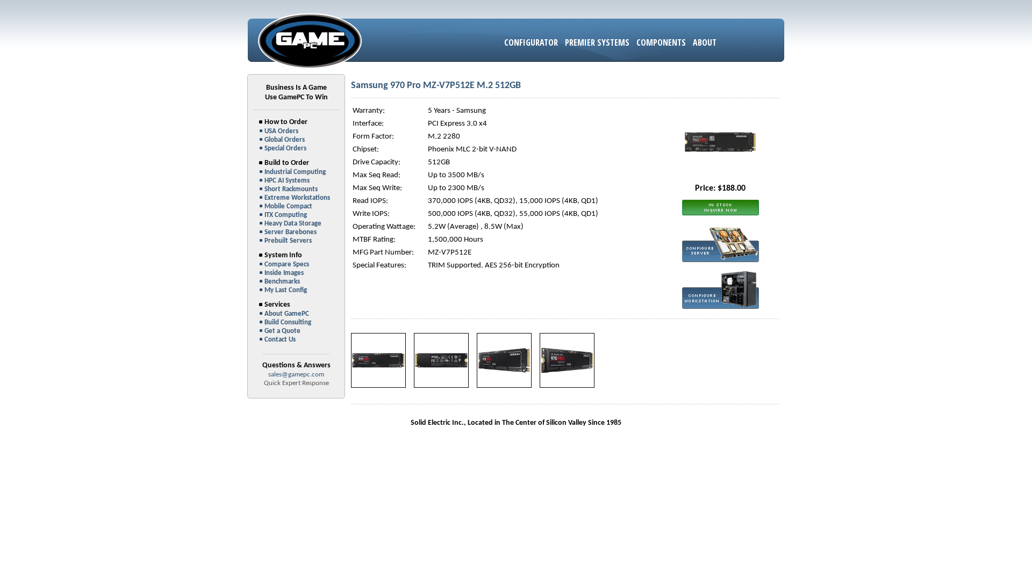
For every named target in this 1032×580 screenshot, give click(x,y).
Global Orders (284, 139)
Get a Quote (282, 331)
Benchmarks (282, 281)
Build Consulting (287, 322)
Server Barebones (290, 232)
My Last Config (285, 290)
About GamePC (286, 313)
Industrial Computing (295, 172)
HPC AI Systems (287, 180)
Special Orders (285, 148)
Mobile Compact (288, 206)
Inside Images (284, 273)
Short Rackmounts (291, 189)
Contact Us (280, 339)
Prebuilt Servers (288, 240)
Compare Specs (286, 264)
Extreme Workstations (297, 197)
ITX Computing (285, 215)
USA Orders (281, 131)
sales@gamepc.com (296, 374)
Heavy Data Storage (292, 223)
